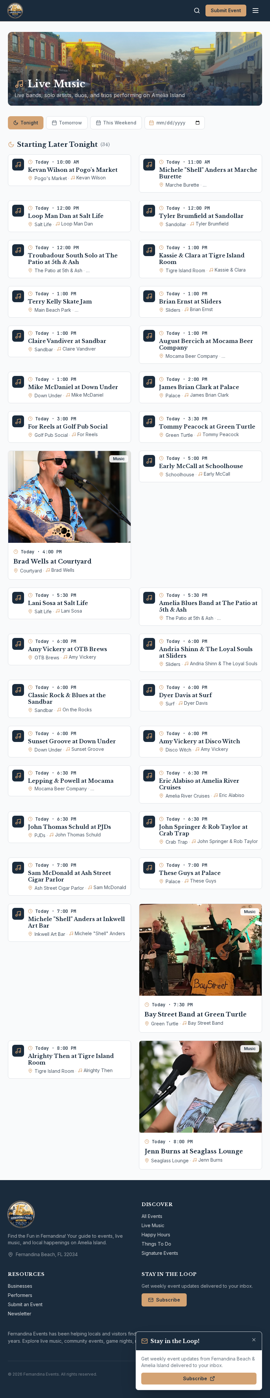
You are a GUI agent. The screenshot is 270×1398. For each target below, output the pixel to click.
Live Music (153, 1225)
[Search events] (197, 10)
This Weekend (119, 122)
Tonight (29, 122)
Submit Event (226, 10)
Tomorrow (70, 122)
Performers (20, 1295)
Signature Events (160, 1253)
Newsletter (19, 1313)
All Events (152, 1216)
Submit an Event (25, 1304)
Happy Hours (156, 1234)
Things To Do (156, 1244)
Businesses (20, 1286)
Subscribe (168, 1300)
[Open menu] (255, 10)
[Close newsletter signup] (253, 1339)
